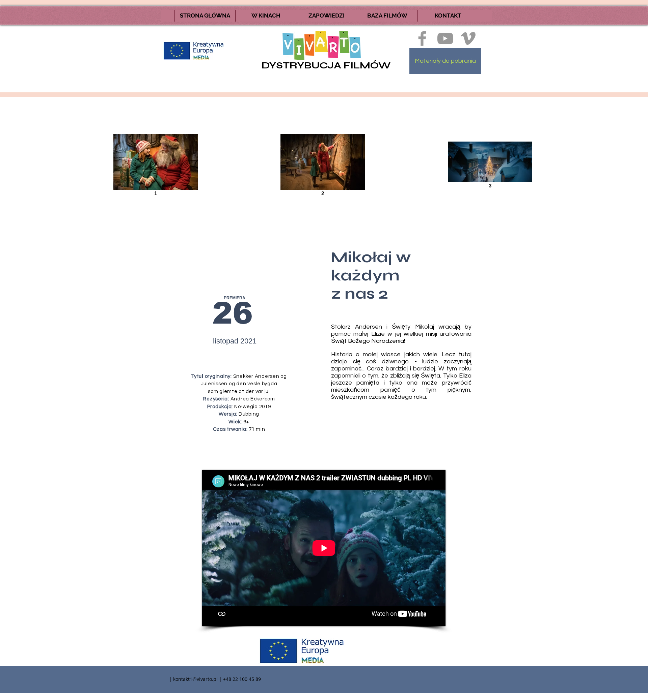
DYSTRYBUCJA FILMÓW (326, 65)
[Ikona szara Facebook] (422, 38)
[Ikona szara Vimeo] (468, 38)
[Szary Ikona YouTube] (445, 38)
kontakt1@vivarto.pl (195, 679)
